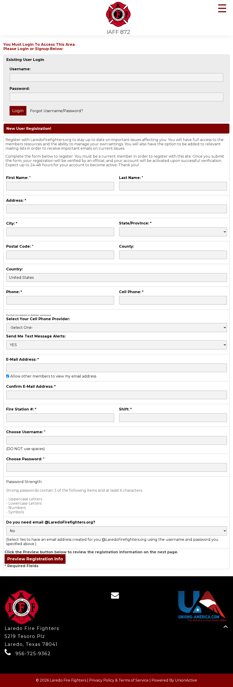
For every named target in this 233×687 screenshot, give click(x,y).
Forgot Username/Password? (56, 111)
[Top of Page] (225, 626)
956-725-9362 (33, 653)
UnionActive (186, 680)
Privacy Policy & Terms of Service (119, 680)
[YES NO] (116, 345)
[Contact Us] (116, 596)
